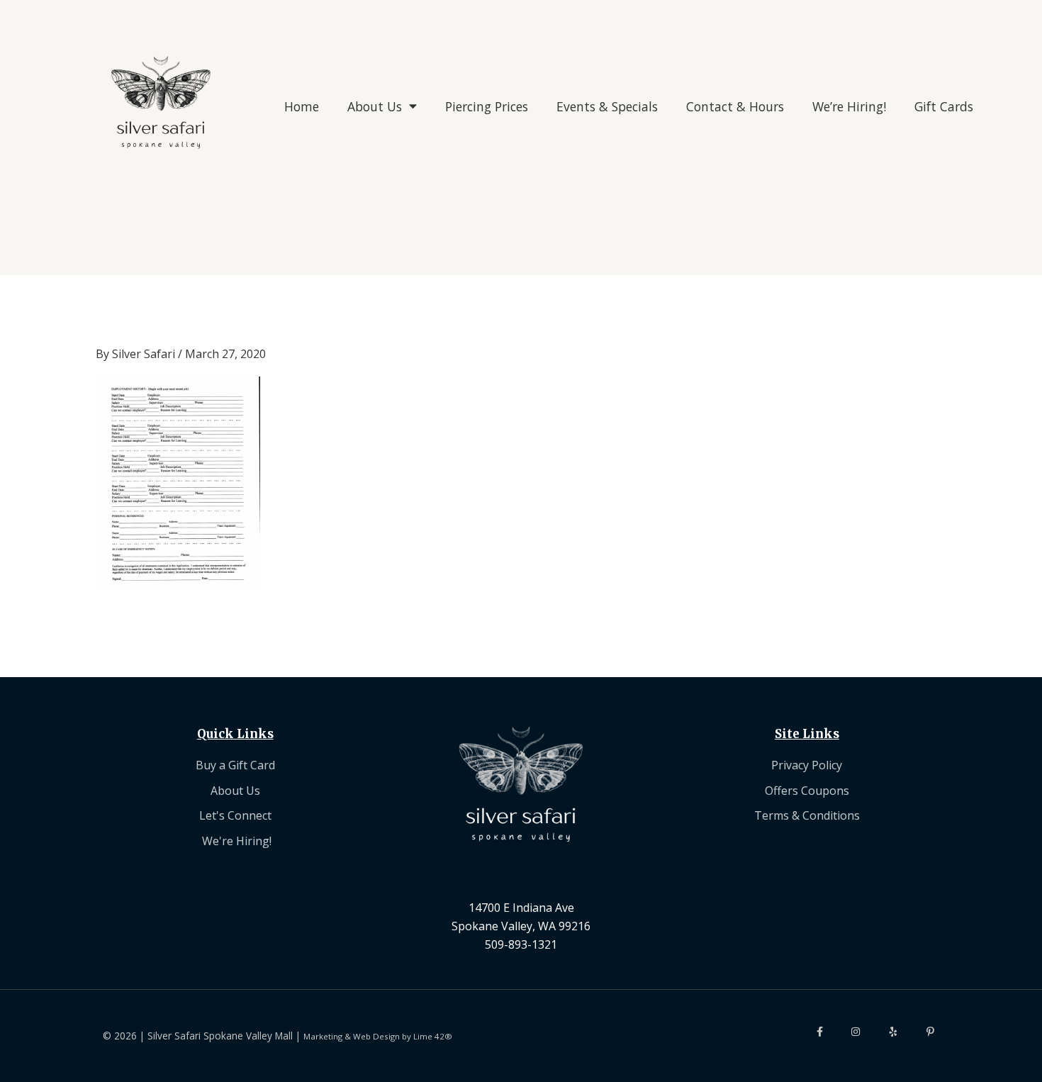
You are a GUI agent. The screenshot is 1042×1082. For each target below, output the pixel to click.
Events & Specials (607, 106)
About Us (374, 106)
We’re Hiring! (849, 106)
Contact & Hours (735, 106)
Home (301, 106)
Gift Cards (943, 106)
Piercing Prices (486, 106)
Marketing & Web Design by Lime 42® (377, 1036)
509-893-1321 (521, 944)
